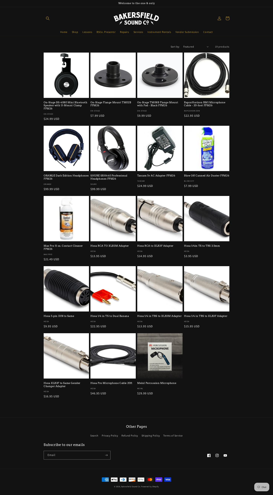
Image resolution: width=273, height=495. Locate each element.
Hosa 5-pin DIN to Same (59, 316)
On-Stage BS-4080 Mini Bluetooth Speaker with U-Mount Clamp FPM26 (65, 105)
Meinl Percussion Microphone (156, 383)
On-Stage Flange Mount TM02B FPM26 (110, 104)
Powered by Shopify (150, 486)
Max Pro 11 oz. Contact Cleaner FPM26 (63, 247)
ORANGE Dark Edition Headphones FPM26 (66, 177)
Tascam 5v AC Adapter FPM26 (156, 175)
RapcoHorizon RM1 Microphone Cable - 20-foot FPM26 (204, 104)
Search (94, 435)
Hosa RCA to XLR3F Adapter (155, 245)
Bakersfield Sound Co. (131, 486)
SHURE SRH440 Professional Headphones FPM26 (108, 177)
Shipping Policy (151, 435)
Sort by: (175, 46)
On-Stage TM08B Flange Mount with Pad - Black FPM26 (157, 104)
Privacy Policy (110, 435)
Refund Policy (129, 435)
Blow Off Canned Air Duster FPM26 (206, 175)
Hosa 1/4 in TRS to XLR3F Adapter (205, 316)
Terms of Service (173, 435)
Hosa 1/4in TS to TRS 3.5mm (202, 245)
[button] (48, 18)
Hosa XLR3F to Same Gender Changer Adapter (62, 385)
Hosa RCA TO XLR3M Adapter (109, 245)
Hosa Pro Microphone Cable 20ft (111, 383)
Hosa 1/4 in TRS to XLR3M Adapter (159, 316)
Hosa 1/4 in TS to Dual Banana (109, 316)
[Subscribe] (106, 455)
